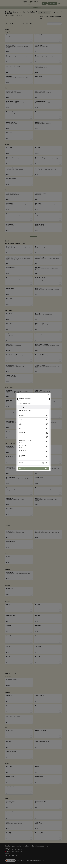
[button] (33, 468)
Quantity (21, 462)
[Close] (48, 394)
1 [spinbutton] (45, 462)
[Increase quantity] (47, 463)
